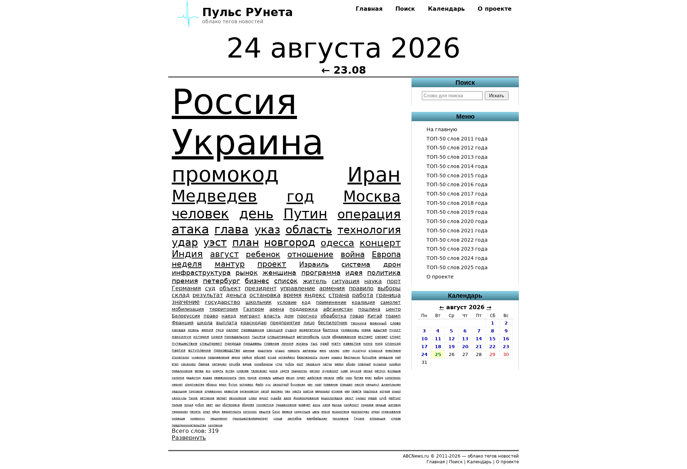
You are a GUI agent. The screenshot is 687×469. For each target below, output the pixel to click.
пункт (395, 330)
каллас (334, 350)
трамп (393, 316)
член (346, 350)
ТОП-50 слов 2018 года (457, 203)
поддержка (303, 309)
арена (276, 309)
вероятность (231, 411)
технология (369, 230)
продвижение (286, 404)
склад (181, 295)
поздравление (218, 357)
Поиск (405, 8)
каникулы (179, 398)
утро (278, 364)
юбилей (259, 357)
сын (217, 404)
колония (178, 377)
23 (506, 346)
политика (384, 272)
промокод (225, 175)
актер (229, 370)
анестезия (393, 350)
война (353, 254)
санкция (275, 330)
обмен (350, 364)
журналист (330, 370)
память (195, 411)
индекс (336, 357)
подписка (370, 391)
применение (331, 302)
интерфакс (286, 357)
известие (352, 343)
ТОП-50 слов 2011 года (457, 139)
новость (294, 350)
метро (327, 364)
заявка (287, 411)
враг (368, 377)
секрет (381, 337)
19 (451, 346)
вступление (199, 350)
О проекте (495, 8)
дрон (392, 264)
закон (290, 377)
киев (344, 370)
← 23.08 (343, 70)
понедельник (237, 337)
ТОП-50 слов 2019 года (457, 212)
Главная (369, 8)
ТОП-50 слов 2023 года (457, 249)
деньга (236, 295)
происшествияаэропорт (250, 418)
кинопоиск (393, 377)
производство (227, 350)
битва (358, 377)
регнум (380, 370)
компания (215, 425)
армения (332, 288)
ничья (188, 404)
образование (344, 337)
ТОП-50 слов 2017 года (457, 194)
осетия (308, 391)
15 (492, 338)
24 (424, 354)
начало (328, 377)
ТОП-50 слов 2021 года (457, 230)
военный (378, 323)
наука (373, 281)
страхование (391, 411)
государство (222, 302)
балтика (330, 330)
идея (353, 272)
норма (252, 377)
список (286, 281)
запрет (221, 398)
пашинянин (218, 418)
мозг (318, 384)
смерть (218, 370)
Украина (247, 142)
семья (368, 370)
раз (347, 391)
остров (385, 391)
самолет (390, 302)
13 (465, 338)
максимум (181, 337)
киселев (243, 370)
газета (356, 391)
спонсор (393, 343)
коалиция (363, 302)
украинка (198, 357)
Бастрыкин (352, 357)
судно (291, 330)
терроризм (180, 411)
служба (234, 364)
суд (210, 288)
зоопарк (277, 391)
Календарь (446, 8)
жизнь (302, 343)
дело (287, 398)
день (256, 214)
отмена (336, 391)
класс (253, 398)
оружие (355, 370)
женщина (279, 272)
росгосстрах (360, 411)
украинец (350, 330)
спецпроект (211, 343)
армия (207, 330)
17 (424, 346)
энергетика (310, 330)
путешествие (184, 343)
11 (438, 338)
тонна (193, 398)
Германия (186, 288)
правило (361, 288)
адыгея (380, 330)
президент (261, 288)
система (355, 264)
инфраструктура (201, 272)
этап (175, 364)
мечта (359, 384)
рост (300, 364)
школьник (258, 302)
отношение (310, 254)
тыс (314, 343)
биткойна (369, 357)
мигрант (250, 316)
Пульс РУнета (247, 12)
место (296, 391)
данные (248, 350)
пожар (324, 357)
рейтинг (395, 398)
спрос (375, 411)
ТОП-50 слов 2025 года (457, 267)
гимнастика (265, 404)
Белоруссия (186, 316)
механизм (188, 364)
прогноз (307, 316)
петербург (221, 281)
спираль (265, 377)
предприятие (285, 322)
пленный (364, 364)
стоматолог (180, 357)
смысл (396, 391)
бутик (233, 384)
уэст (215, 242)
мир (379, 343)
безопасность (307, 357)
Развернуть (189, 437)
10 (424, 338)
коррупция (302, 411)
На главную (442, 129)
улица (277, 418)
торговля (196, 391)
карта (284, 370)
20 (465, 346)
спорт (395, 337)
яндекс (315, 295)
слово (395, 323)
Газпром (253, 309)
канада (178, 330)
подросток (299, 370)
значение (186, 301)
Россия (234, 102)
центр (393, 309)
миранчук (197, 418)
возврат (304, 404)
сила (325, 337)
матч (336, 343)
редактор (193, 377)
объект (230, 288)
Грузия (359, 418)
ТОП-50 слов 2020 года (457, 221)
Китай (374, 316)
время (292, 295)
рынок (246, 272)
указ (267, 229)
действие (314, 377)
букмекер (298, 384)
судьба (276, 398)
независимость (225, 377)
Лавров (203, 364)
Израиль (314, 264)
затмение (207, 398)
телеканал (259, 370)
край (324, 343)
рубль (289, 364)
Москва (372, 196)
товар (357, 316)
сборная (248, 404)
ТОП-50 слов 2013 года (457, 157)
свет (209, 404)
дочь (316, 404)
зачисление (237, 398)
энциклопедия (331, 398)
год (300, 196)
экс (208, 370)
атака (190, 229)
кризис (361, 398)
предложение (182, 370)
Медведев (214, 196)
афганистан (338, 309)
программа (321, 272)
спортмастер (194, 384)
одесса (337, 242)
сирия (217, 337)
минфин (395, 364)
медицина (179, 391)
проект (271, 264)
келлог (232, 330)
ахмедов (394, 370)
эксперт (365, 337)
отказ (272, 357)
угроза (396, 418)
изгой (265, 391)
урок (348, 377)
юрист (263, 398)
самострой (281, 384)
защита (265, 411)
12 (451, 338)
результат (208, 295)
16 (506, 338)
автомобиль (308, 337)
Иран (374, 174)
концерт (380, 242)
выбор (378, 377)
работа (362, 295)
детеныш (310, 350)
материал (219, 364)
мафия (247, 357)
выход (337, 404)
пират (301, 377)
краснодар (253, 322)
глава (231, 229)
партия (178, 350)
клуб (382, 398)
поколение (340, 418)
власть (272, 316)
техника (358, 323)
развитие (231, 391)
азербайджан (317, 418)
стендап (346, 384)
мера (366, 330)
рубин (199, 404)
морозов (367, 404)
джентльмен (391, 384)
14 (479, 338)
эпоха (325, 411)
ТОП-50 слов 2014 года (457, 166)
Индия (187, 253)
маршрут (372, 384)
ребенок (263, 254)
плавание (330, 384)
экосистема (340, 411)
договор (394, 404)
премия (185, 281)
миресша (178, 418)
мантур (230, 264)
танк (241, 377)
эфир (216, 411)
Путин (305, 214)
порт (394, 281)
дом (289, 316)
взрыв (247, 364)
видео (207, 377)
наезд (228, 316)
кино (367, 343)
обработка (333, 316)
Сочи (276, 411)
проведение (252, 330)
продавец (252, 343)
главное (271, 343)
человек (200, 214)
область (309, 229)
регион (315, 370)
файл (259, 384)
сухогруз (359, 350)
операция (369, 214)
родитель (265, 350)
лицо (309, 322)
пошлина (369, 309)
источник (250, 411)
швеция (278, 377)
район (339, 364)
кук (268, 384)
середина (386, 357)
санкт (349, 398)
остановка (265, 295)
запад (199, 370)
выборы (389, 288)
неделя (187, 263)
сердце (380, 404)
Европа (386, 254)
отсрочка (376, 350)
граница (388, 295)
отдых (280, 350)
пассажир (313, 364)
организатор (249, 391)
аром (222, 384)
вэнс (323, 350)
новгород (289, 242)
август (224, 254)
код (306, 302)
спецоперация (281, 337)
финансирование (306, 398)
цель (316, 411)
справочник (213, 391)
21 (479, 346)
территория (223, 309)
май (398, 357)
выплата (226, 322)
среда (372, 398)
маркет (177, 384)
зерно (236, 357)
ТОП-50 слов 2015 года (457, 175)
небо (340, 377)
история (201, 337)
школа (205, 322)
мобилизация (188, 309)
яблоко (211, 384)
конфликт (351, 404)
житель (315, 281)
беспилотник (332, 322)
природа (233, 343)
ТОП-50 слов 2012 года (457, 147)
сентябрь (295, 418)
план (245, 242)
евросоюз (322, 391)
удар (185, 242)
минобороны (263, 364)
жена (326, 404)
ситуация (346, 281)
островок (246, 384)
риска (273, 370)
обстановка (231, 404)
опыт (206, 411)
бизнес (257, 281)
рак (310, 384)
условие (287, 302)
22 (492, 346)
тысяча (258, 337)
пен (287, 391)
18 (438, 346)
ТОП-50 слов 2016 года (457, 184)
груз (220, 330)
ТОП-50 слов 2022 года (457, 240)
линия (287, 343)
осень (193, 330)
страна (338, 295)
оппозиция (377, 418)
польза (177, 404)
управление (297, 288)
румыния (379, 364)
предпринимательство (189, 425)
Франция (183, 322)
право (211, 316)
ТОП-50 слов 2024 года (457, 258)
